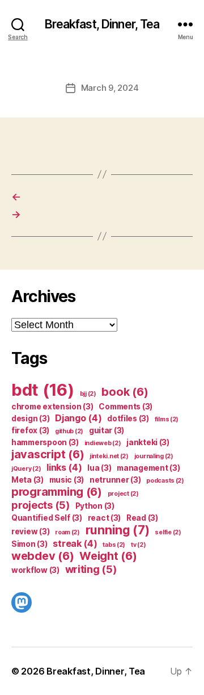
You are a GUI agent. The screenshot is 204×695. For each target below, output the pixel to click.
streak (75, 543)
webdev (42, 556)
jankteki (147, 442)
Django (78, 418)
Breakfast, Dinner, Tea (102, 24)
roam (67, 532)
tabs (114, 545)
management (148, 467)
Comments (125, 406)
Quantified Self (46, 517)
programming (56, 492)
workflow (35, 570)
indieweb (102, 443)
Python (94, 505)
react (104, 517)
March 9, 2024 (110, 87)
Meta (27, 479)
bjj (88, 393)
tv (138, 545)
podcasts (165, 480)
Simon (29, 544)
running (118, 530)
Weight (108, 556)
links (64, 467)
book (124, 392)
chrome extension (52, 406)
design (30, 418)
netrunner (115, 479)
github (69, 431)
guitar (106, 430)
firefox (30, 430)
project (123, 493)
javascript (47, 454)
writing (91, 569)
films (167, 419)
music (66, 479)
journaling (153, 456)
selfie (168, 532)
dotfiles (128, 418)
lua (99, 467)
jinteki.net (109, 456)
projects (40, 505)
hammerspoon (45, 442)
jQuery (26, 468)
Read (142, 517)
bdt (42, 390)
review (30, 531)
